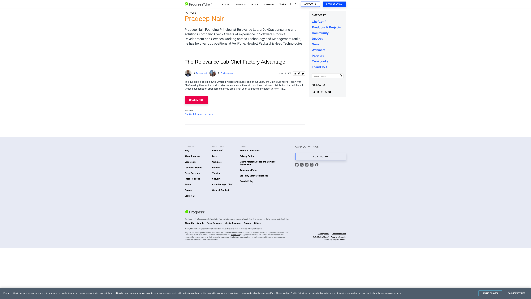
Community (320, 33)
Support (255, 4)
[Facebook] (316, 165)
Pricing (282, 4)
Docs (214, 156)
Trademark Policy (248, 170)
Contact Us (310, 4)
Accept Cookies (490, 293)
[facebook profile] (322, 92)
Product (226, 4)
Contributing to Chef (222, 184)
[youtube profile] (330, 92)
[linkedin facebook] (299, 73)
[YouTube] (312, 165)
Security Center (323, 234)
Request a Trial (334, 4)
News (316, 44)
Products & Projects (326, 27)
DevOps (317, 38)
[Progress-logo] (195, 212)
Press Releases (192, 178)
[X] (302, 165)
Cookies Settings (516, 293)
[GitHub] (297, 165)
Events (188, 184)
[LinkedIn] (307, 165)
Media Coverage (233, 223)
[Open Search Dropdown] (290, 4)
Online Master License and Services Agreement (257, 163)
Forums (216, 167)
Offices (257, 223)
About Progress (192, 156)
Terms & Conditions (250, 150)
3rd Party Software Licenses (254, 175)
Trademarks (235, 235)
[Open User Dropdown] (295, 4)
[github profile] (314, 92)
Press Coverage (192, 173)
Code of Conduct (220, 190)
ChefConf (319, 21)
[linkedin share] (295, 73)
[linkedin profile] (318, 92)
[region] (265, 293)
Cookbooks (320, 61)
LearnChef (319, 67)
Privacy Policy (247, 156)
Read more (196, 100)
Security (216, 178)
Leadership (190, 162)
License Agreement (339, 234)
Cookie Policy (246, 181)
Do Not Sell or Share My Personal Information (329, 237)
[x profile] (326, 92)
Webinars (319, 50)
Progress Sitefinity (339, 239)
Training (216, 173)
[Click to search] (341, 76)
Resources (241, 4)
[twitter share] (303, 73)
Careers (188, 190)
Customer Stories (193, 167)
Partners (269, 4)
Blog (187, 150)
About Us (189, 223)
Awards (200, 223)
